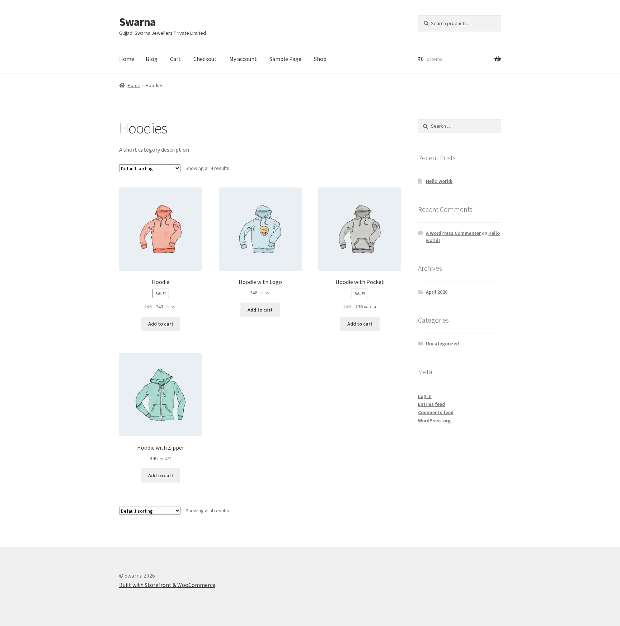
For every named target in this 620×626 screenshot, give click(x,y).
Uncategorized (442, 343)
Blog (152, 58)
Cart (175, 58)
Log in (425, 396)
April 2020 (436, 292)
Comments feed (436, 412)
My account (243, 58)
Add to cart (160, 324)
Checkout (205, 58)
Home (126, 58)
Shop (320, 58)
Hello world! (439, 181)
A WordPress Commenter (453, 233)
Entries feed (431, 404)
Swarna (137, 22)
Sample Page (285, 58)
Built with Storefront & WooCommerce (167, 584)
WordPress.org (434, 420)
